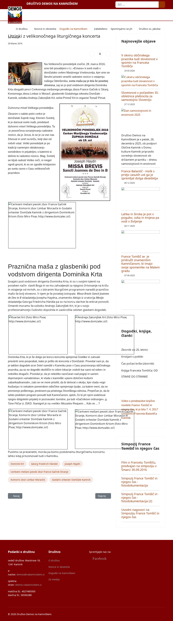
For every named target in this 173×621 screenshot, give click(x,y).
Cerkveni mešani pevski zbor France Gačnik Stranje (39, 471)
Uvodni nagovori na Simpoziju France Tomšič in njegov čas (140, 513)
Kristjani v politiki (132, 356)
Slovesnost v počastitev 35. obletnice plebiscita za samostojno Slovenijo (140, 96)
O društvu (22, 28)
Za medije (13, 37)
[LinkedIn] (108, 53)
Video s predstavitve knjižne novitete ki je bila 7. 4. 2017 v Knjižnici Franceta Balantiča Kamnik (139, 409)
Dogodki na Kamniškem (73, 28)
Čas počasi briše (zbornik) (137, 363)
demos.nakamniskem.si (28, 584)
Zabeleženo (100, 28)
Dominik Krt (17, 463)
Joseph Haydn (72, 463)
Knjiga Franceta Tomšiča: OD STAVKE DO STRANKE (139, 373)
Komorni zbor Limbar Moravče (28, 479)
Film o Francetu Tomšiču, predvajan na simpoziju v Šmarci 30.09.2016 (139, 465)
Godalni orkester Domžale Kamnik (71, 479)
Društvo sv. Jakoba (149, 28)
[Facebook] (92, 53)
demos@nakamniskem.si (31, 574)
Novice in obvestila (45, 28)
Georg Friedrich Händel (44, 463)
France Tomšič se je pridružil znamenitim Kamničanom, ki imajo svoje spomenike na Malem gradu (140, 263)
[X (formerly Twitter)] (100, 53)
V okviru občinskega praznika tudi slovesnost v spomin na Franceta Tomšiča (139, 60)
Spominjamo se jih (121, 28)
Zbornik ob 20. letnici (134, 350)
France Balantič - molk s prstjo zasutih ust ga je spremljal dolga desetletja (139, 174)
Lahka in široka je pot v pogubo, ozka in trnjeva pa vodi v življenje (140, 217)
